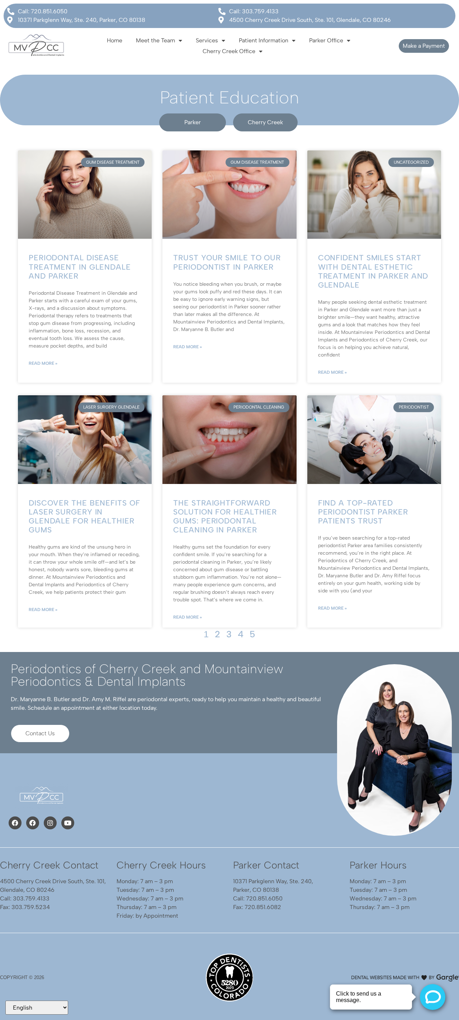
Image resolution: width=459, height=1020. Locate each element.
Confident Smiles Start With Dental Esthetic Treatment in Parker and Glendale (373, 271)
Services (207, 40)
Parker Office (326, 40)
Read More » (43, 363)
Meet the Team (155, 40)
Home (114, 40)
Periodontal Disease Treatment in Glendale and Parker (80, 266)
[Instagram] (50, 822)
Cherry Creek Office (229, 51)
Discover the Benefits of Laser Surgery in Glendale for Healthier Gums (84, 516)
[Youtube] (67, 822)
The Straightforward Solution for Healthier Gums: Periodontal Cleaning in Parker (225, 516)
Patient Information (263, 40)
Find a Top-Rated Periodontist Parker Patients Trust (363, 511)
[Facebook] (15, 822)
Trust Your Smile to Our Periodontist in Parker (227, 262)
